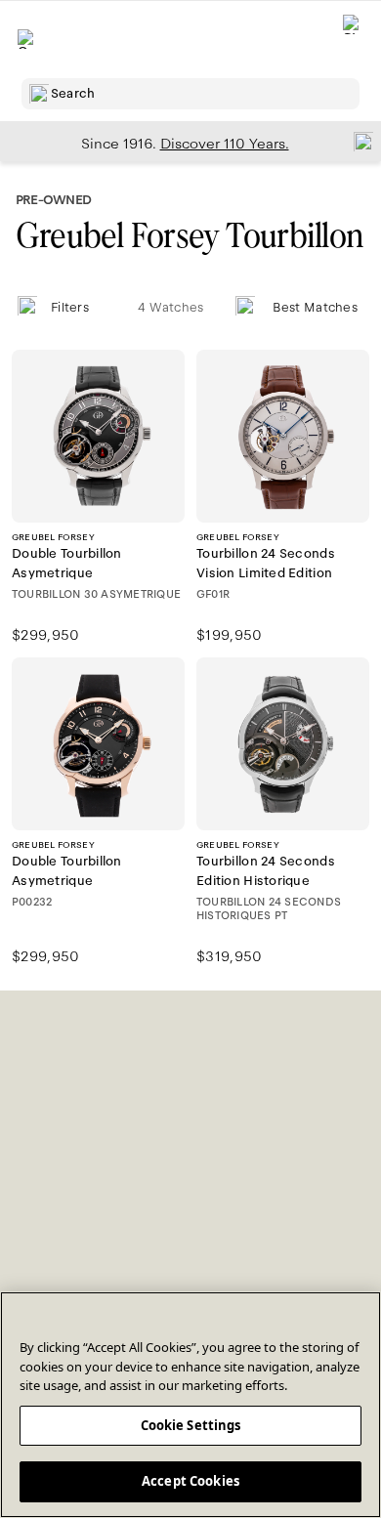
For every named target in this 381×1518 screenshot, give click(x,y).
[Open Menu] (27, 39)
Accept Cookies (190, 1481)
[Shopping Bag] (352, 39)
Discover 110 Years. (224, 143)
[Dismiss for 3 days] (357, 140)
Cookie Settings (191, 1425)
